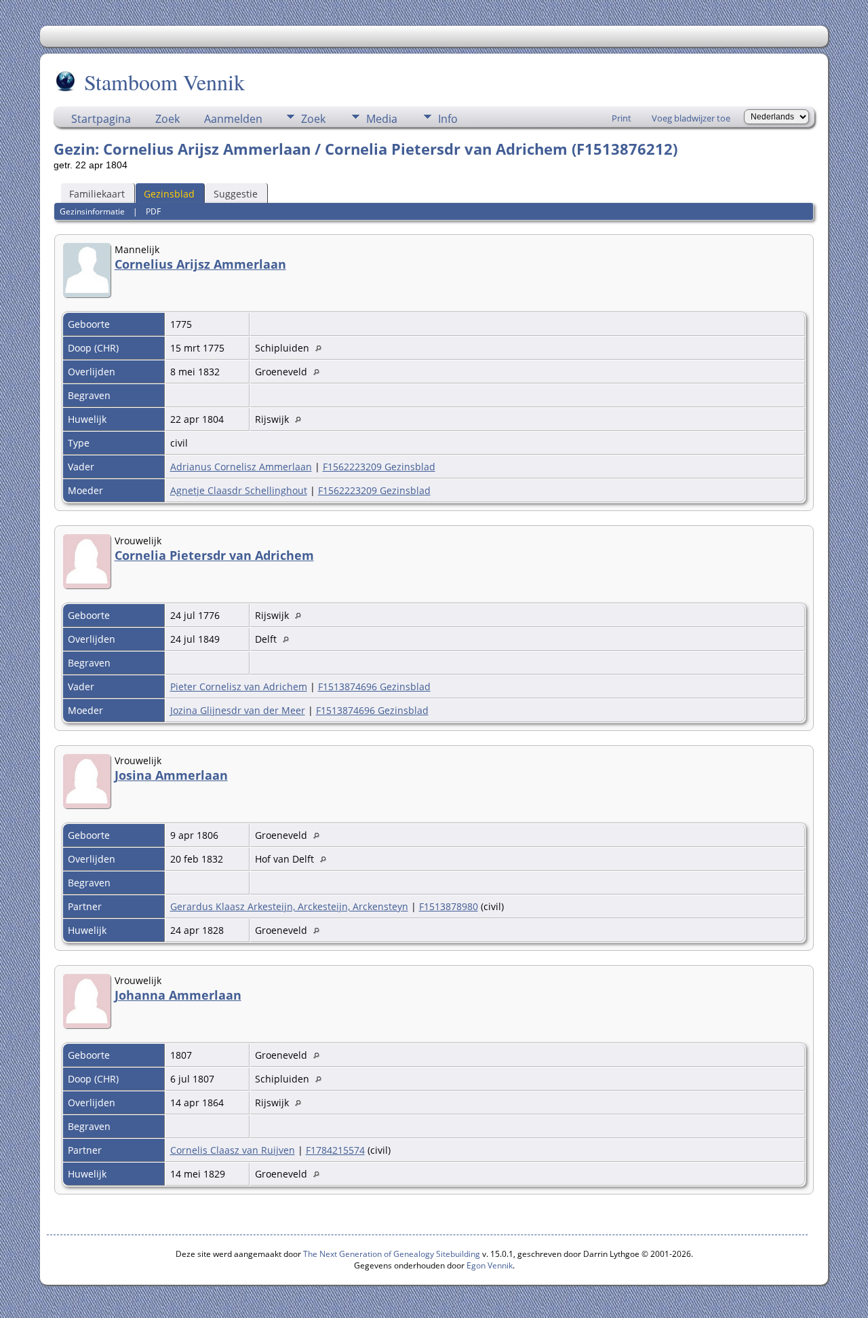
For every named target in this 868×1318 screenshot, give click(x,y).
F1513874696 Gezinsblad (374, 686)
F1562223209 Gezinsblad (379, 466)
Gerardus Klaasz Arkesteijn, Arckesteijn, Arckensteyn (289, 906)
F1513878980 (448, 906)
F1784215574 (335, 1150)
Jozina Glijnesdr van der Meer (237, 710)
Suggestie (236, 193)
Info (448, 118)
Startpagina (101, 118)
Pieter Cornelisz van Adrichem (238, 686)
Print (621, 118)
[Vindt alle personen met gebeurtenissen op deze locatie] (322, 347)
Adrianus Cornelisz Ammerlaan (241, 466)
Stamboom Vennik (164, 81)
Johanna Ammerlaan (178, 995)
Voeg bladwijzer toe (691, 118)
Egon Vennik (490, 1265)
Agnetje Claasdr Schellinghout (238, 490)
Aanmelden (233, 118)
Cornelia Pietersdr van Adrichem (214, 555)
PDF (153, 211)
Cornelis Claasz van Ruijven (232, 1150)
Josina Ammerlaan (171, 775)
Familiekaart (97, 193)
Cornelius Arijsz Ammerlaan (200, 264)
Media (381, 118)
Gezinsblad (169, 193)
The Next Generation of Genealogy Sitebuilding (391, 1254)
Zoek (167, 118)
